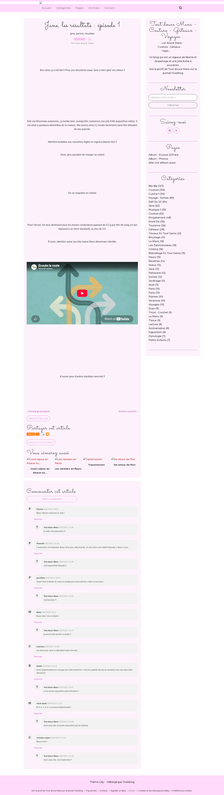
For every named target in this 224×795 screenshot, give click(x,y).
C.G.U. (132, 791)
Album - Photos (158, 158)
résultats (89, 33)
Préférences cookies (182, 791)
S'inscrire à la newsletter (40, 442)
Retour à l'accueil (38, 418)
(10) (154, 288)
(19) (156, 241)
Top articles (91, 791)
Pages (79, 8)
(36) (157, 221)
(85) (161, 197)
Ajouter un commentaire (52, 499)
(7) (157, 336)
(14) (157, 261)
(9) (154, 308)
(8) (155, 324)
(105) (157, 189)
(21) (165, 233)
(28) (156, 229)
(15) (167, 253)
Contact (109, 8)
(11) (157, 280)
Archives (94, 8)
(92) (157, 193)
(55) (157, 209)
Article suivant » (128, 411)
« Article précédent (38, 411)
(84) (158, 201)
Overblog (128, 782)
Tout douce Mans (179, 69)
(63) (154, 205)
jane (72, 33)
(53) (156, 213)
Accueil (46, 8)
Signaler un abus (118, 791)
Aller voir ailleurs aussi (162, 162)
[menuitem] (46, 8)
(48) (160, 217)
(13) (155, 265)
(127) (156, 186)
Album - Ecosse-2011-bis (163, 154)
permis (80, 33)
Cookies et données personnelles (153, 791)
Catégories (63, 8)
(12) (154, 269)
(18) (156, 249)
